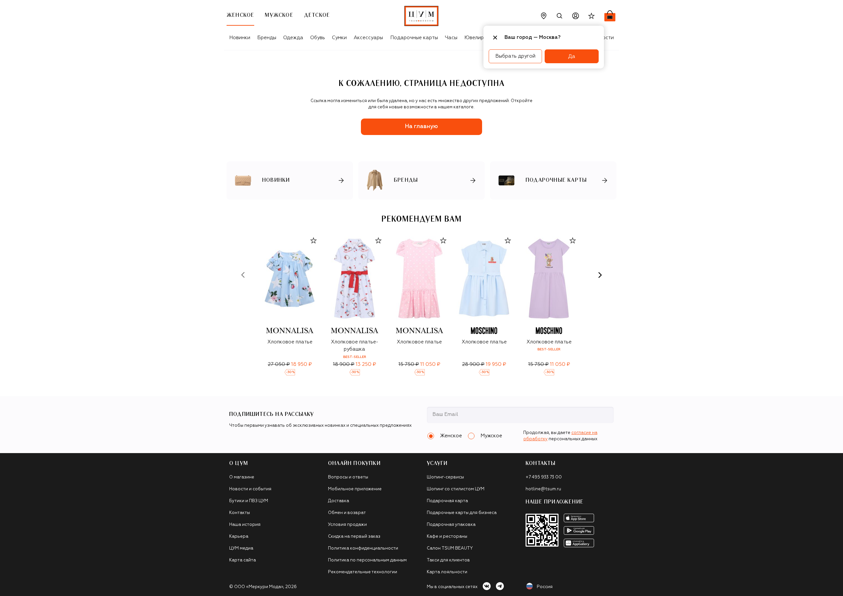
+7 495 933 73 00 (544, 477)
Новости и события (250, 489)
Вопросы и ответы (348, 477)
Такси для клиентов (448, 560)
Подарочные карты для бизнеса (462, 513)
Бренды (266, 37)
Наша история (244, 525)
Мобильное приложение (355, 489)
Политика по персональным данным (367, 560)
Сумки (339, 37)
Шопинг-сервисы (445, 477)
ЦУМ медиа (241, 548)
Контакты (239, 513)
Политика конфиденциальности (363, 548)
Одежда (293, 37)
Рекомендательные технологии (362, 572)
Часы (451, 37)
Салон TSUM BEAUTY (450, 548)
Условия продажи (347, 525)
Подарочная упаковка (451, 525)
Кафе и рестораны (447, 536)
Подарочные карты (414, 37)
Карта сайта (242, 560)
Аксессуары (368, 37)
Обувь (317, 37)
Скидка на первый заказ (354, 536)
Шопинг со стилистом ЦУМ (455, 489)
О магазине (241, 477)
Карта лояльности (447, 572)
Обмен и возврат (347, 513)
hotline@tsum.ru (543, 489)
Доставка (338, 501)
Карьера (238, 536)
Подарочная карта (447, 501)
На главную (421, 126)
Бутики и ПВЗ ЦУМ (248, 501)
